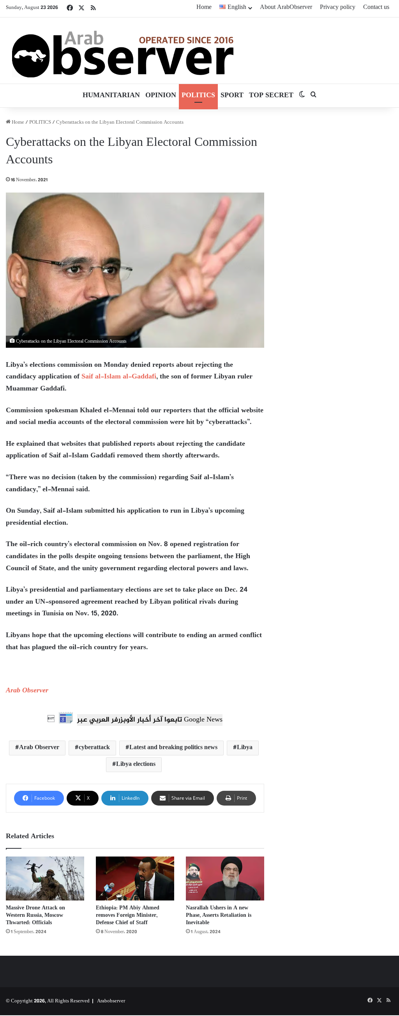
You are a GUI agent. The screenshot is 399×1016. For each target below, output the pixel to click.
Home (204, 7)
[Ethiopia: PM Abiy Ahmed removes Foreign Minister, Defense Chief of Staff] (135, 878)
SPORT (232, 96)
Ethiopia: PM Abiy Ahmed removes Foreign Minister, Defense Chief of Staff (127, 915)
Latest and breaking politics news (173, 748)
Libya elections (135, 764)
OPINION (160, 96)
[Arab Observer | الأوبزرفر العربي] (123, 50)
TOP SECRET (271, 96)
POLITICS (198, 96)
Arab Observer (27, 691)
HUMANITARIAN (111, 96)
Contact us (376, 7)
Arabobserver (111, 1001)
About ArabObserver (286, 7)
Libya (244, 748)
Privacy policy (337, 7)
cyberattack (94, 748)
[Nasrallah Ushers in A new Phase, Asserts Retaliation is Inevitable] (225, 878)
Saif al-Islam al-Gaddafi (118, 377)
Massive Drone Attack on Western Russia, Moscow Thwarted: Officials (35, 915)
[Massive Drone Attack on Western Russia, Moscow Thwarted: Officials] (45, 878)
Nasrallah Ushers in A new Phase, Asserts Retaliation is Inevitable (218, 915)
